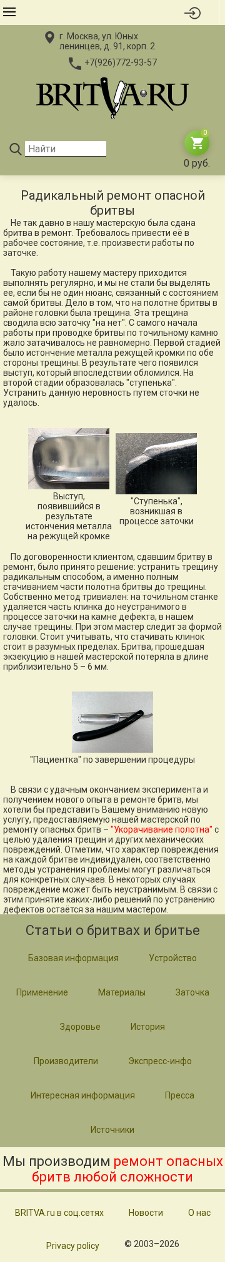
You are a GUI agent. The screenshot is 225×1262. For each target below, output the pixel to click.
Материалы (122, 992)
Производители (66, 1061)
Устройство (173, 958)
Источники (112, 1130)
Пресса (179, 1095)
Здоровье (80, 1027)
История (148, 1027)
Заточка (192, 992)
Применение (42, 992)
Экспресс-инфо (160, 1061)
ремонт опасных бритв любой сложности (127, 1169)
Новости (146, 1213)
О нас (199, 1213)
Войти (192, 12)
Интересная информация (83, 1095)
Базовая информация (73, 958)
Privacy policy (72, 1246)
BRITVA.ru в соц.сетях (59, 1213)
